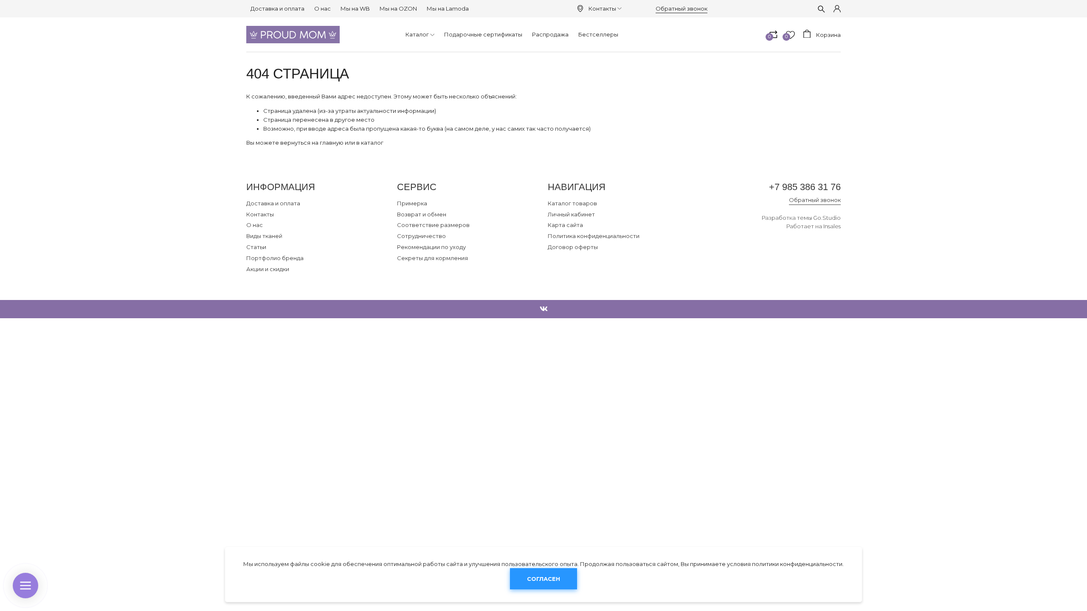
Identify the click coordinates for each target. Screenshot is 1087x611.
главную (332, 142)
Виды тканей (264, 236)
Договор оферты (573, 247)
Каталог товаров (572, 203)
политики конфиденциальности (797, 564)
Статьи (256, 247)
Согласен (543, 579)
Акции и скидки (267, 269)
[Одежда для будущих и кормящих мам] (293, 34)
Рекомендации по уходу (431, 247)
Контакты (602, 8)
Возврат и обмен (421, 214)
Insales (832, 226)
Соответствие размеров (433, 224)
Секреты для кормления (432, 258)
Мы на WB (355, 8)
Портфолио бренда (275, 258)
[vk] (544, 309)
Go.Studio (827, 217)
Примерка (412, 203)
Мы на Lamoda (448, 8)
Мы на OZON (398, 8)
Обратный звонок (681, 8)
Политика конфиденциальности (593, 236)
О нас (322, 8)
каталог (372, 142)
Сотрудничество (421, 236)
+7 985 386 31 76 (805, 187)
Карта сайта (565, 224)
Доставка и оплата (277, 8)
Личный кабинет (571, 214)
